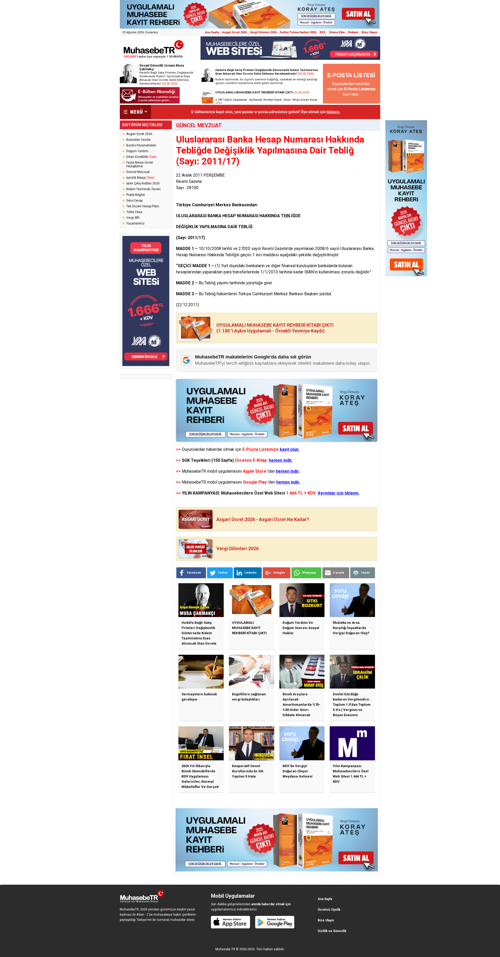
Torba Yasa (134, 212)
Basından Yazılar (138, 140)
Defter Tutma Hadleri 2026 (298, 32)
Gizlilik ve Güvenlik (332, 931)
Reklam (353, 32)
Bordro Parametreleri (141, 145)
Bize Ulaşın (369, 32)
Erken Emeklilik (141, 157)
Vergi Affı (133, 218)
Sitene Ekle (337, 32)
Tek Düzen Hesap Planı (142, 206)
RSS (323, 32)
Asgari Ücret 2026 (234, 32)
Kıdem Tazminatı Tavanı (143, 189)
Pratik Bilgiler (135, 195)
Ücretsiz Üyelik (329, 909)
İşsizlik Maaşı (140, 177)
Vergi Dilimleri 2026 (263, 32)
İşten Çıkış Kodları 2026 (143, 183)
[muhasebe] (154, 58)
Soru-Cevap (134, 200)
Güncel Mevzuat (138, 172)
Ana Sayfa (212, 32)
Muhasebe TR (225, 949)
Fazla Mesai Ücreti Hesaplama (139, 164)
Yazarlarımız (135, 223)
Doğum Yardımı (137, 151)
